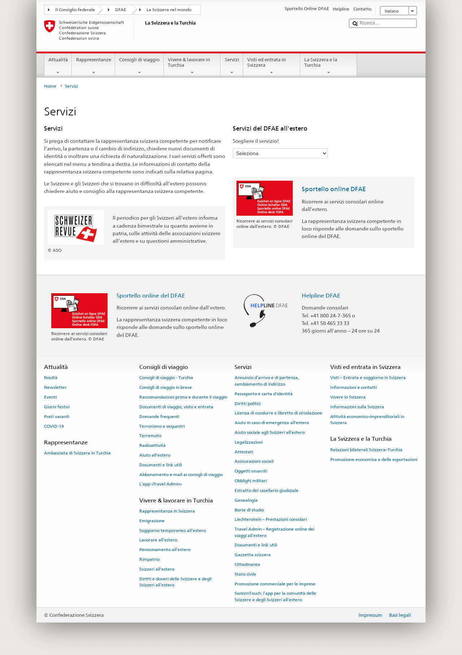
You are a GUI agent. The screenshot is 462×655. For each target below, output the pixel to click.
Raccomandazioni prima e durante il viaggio (183, 397)
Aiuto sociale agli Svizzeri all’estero (270, 432)
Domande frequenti (159, 416)
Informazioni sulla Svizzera (357, 406)
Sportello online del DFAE (151, 295)
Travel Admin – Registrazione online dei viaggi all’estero (274, 532)
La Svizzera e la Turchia (320, 62)
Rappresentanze (93, 59)
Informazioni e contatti (353, 387)
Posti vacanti (56, 416)
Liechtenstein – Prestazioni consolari (271, 519)
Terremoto (150, 435)
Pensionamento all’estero (165, 549)
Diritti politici (248, 403)
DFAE (120, 9)
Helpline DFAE (321, 295)
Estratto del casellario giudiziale (266, 490)
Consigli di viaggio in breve (165, 387)
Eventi (50, 397)
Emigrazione (152, 520)
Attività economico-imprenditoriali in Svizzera (367, 419)
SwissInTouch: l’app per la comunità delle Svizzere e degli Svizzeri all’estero (275, 596)
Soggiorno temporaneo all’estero (172, 530)
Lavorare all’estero (158, 539)
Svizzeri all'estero (156, 569)
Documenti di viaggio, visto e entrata (176, 406)
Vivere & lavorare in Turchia (189, 62)
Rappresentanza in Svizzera (167, 511)
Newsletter (55, 387)
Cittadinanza (247, 564)
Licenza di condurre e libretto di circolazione (278, 413)
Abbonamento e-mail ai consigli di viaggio (181, 474)
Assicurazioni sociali (254, 461)
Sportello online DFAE (334, 189)
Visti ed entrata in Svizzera (266, 62)
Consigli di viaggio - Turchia (166, 377)
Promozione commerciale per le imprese (275, 583)
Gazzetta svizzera (253, 554)
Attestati (244, 451)
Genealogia (246, 500)
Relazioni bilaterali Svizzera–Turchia (366, 449)
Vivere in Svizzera (348, 397)
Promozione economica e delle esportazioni (373, 459)
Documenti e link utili (160, 464)
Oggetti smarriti (251, 471)
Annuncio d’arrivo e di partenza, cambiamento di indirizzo (267, 380)
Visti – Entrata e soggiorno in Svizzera (368, 377)
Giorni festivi (57, 406)
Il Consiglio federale (75, 9)
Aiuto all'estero (154, 455)
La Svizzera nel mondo (169, 9)
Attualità (58, 59)
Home (50, 86)
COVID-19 (54, 425)
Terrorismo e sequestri (162, 425)
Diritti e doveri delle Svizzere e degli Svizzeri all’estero (175, 581)
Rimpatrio (149, 559)
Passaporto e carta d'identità (264, 393)
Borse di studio (249, 509)
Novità (50, 377)
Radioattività (152, 445)
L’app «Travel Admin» (160, 484)
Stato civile (245, 574)
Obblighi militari (251, 480)
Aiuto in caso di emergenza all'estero (272, 422)
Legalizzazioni (249, 442)
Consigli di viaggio (139, 59)
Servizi (232, 59)
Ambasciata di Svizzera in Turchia (77, 453)
